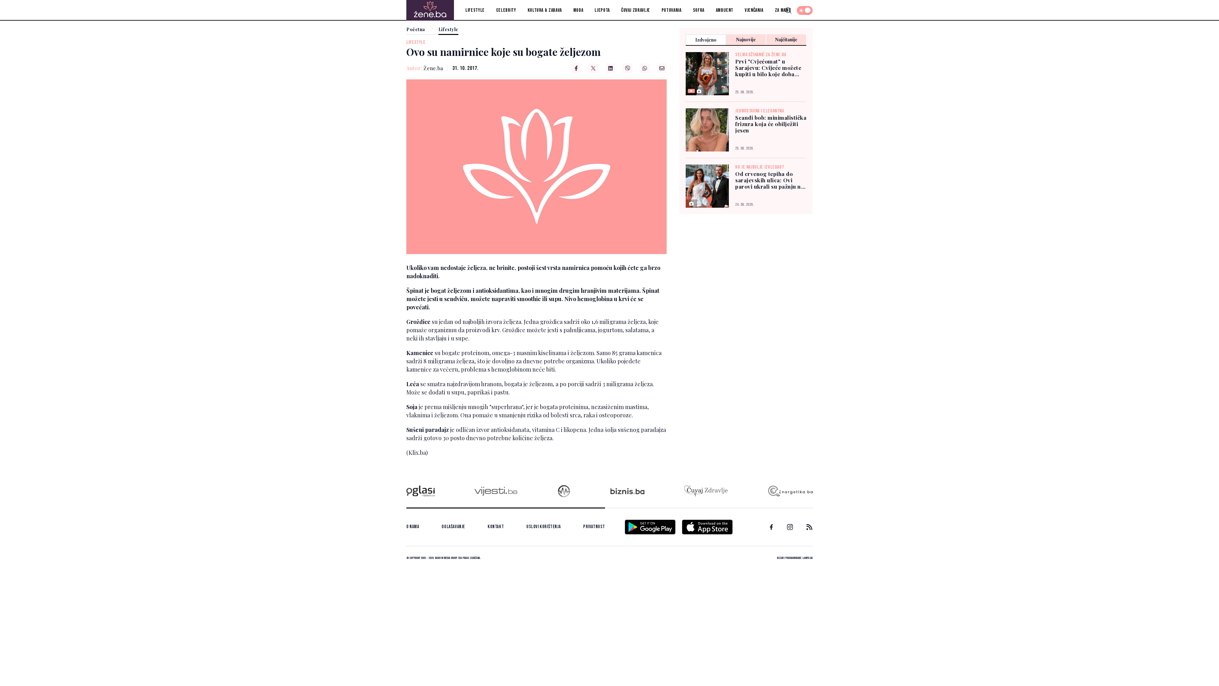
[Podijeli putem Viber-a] (627, 68)
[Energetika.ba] (790, 491)
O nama (412, 527)
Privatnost (594, 527)
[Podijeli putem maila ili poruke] (662, 68)
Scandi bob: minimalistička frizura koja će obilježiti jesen (770, 123)
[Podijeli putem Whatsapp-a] (644, 68)
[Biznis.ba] (627, 491)
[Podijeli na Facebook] (576, 68)
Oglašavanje (453, 527)
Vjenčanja (754, 10)
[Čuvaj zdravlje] (706, 491)
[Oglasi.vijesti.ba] (420, 491)
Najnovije (746, 40)
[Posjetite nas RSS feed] (809, 527)
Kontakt (496, 527)
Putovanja (672, 10)
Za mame (783, 10)
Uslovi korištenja (543, 527)
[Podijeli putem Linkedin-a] (610, 68)
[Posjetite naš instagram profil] (790, 527)
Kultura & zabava (545, 10)
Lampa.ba (808, 558)
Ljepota (602, 10)
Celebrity (506, 10)
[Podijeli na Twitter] (593, 68)
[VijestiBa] (495, 491)
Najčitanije (786, 40)
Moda (578, 10)
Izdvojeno (705, 40)
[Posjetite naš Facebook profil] (771, 527)
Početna (415, 29)
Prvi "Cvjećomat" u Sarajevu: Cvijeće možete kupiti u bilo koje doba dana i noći (768, 67)
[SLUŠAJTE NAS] (564, 491)
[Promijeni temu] (805, 10)
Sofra (698, 10)
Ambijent (724, 10)
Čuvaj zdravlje (635, 10)
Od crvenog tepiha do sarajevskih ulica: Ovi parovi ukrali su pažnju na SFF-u (769, 180)
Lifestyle (475, 10)
